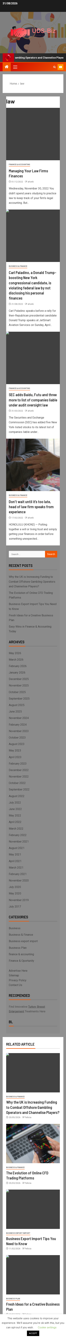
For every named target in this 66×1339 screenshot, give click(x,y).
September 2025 (19, 698)
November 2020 (19, 880)
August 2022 (16, 796)
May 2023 (15, 750)
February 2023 (18, 763)
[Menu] (14, 67)
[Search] (54, 67)
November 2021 (19, 841)
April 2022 (15, 822)
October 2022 (17, 783)
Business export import (23, 941)
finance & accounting (19, 164)
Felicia (28, 1117)
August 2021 (16, 848)
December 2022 (19, 770)
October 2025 (17, 692)
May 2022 (15, 815)
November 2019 (19, 900)
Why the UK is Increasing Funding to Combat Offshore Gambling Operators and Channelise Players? (32, 581)
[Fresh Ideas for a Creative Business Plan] (33, 1274)
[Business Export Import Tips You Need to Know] (33, 1209)
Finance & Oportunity (21, 960)
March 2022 (16, 828)
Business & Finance (18, 266)
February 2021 (18, 874)
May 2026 (15, 653)
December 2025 (19, 679)
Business (14, 928)
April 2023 (15, 757)
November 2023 (19, 731)
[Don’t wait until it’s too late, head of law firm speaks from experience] (33, 465)
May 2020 (15, 893)
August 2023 (16, 744)
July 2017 (15, 906)
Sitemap (14, 975)
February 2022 (18, 835)
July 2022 (15, 802)
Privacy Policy (17, 980)
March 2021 (16, 867)
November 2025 (19, 685)
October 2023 (17, 737)
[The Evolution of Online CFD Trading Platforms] (33, 1143)
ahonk (31, 182)
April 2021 (15, 861)
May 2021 (15, 854)
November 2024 (19, 718)
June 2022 (15, 809)
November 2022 (19, 776)
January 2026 (17, 672)
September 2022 (19, 789)
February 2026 (18, 666)
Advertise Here (18, 970)
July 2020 (15, 887)
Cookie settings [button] (47, 1327)
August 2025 (16, 705)
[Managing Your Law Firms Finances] (33, 134)
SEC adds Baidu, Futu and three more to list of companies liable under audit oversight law (33, 399)
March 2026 (16, 659)
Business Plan (18, 947)
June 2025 (15, 711)
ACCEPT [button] (33, 1333)
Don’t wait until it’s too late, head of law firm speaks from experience (31, 506)
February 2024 (18, 724)
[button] (14, 67)
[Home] (7, 67)
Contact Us (15, 985)
